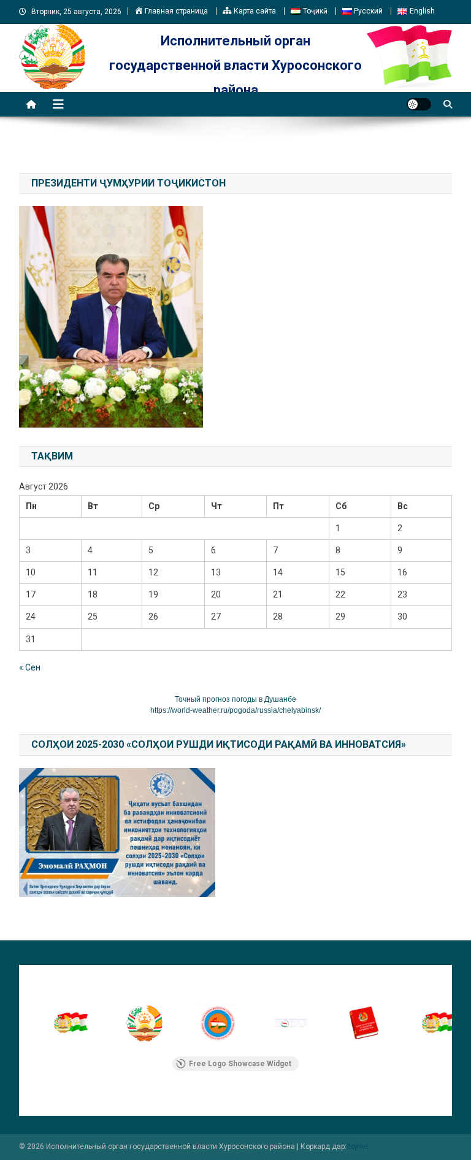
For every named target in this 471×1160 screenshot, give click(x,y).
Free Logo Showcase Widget (240, 1063)
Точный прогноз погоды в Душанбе (235, 699)
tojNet (358, 1146)
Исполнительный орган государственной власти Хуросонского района (235, 65)
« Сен (29, 667)
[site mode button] (419, 104)
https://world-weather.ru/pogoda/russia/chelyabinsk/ (235, 710)
